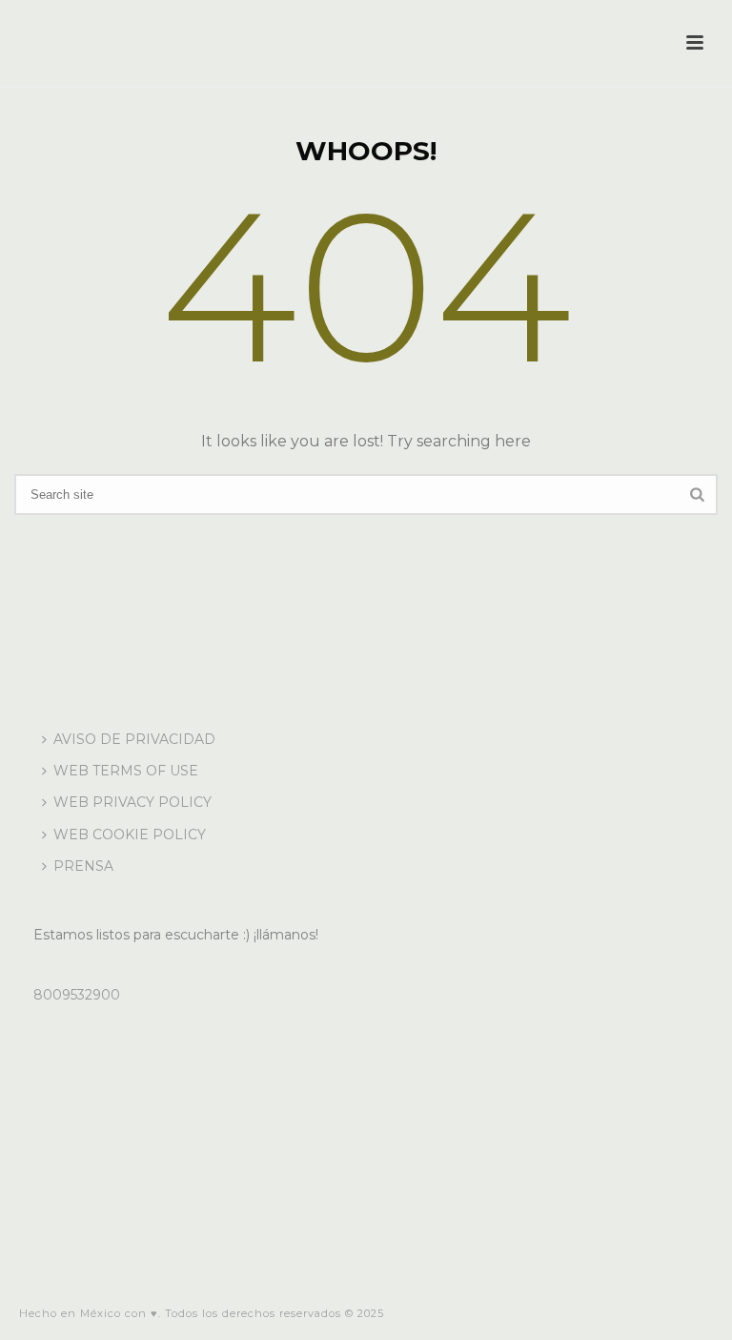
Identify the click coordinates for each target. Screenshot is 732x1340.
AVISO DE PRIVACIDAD (134, 739)
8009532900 (76, 994)
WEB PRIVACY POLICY (132, 802)
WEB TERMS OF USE (125, 770)
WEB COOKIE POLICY (129, 834)
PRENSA (83, 866)
